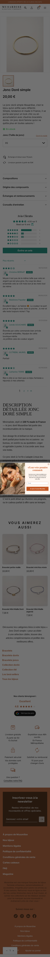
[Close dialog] (48, 464)
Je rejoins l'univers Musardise (37, 488)
